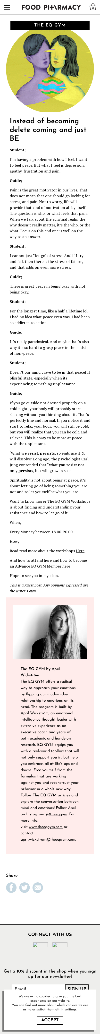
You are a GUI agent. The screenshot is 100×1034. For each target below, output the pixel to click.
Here (80, 550)
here (48, 560)
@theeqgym (56, 814)
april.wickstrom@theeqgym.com (48, 840)
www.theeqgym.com (46, 827)
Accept (50, 1020)
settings (70, 1009)
